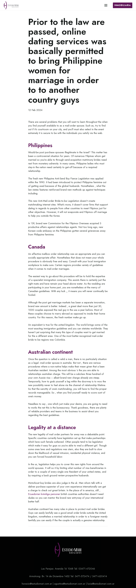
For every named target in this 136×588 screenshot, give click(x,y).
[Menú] (105, 5)
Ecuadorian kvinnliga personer (44, 494)
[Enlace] (11, 5)
